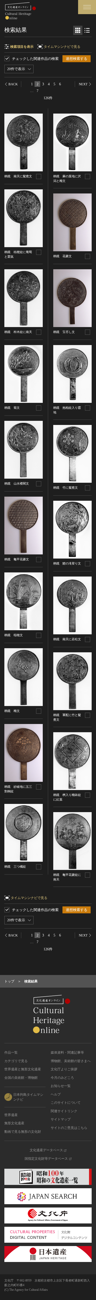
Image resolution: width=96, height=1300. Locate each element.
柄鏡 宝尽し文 (64, 332)
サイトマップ (61, 1119)
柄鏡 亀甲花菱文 (16, 559)
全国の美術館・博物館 (21, 1078)
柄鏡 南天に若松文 (67, 639)
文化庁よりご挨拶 (64, 1069)
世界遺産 (11, 1115)
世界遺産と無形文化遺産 (22, 1069)
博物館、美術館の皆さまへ (71, 1061)
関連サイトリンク (64, 1111)
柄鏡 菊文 (12, 408)
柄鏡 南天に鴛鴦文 (18, 176)
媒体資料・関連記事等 (67, 1052)
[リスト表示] (87, 30)
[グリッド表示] (77, 30)
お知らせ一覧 (61, 1086)
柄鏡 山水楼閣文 (16, 483)
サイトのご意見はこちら (69, 1128)
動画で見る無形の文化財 (22, 1132)
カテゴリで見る (16, 1061)
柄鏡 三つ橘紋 (15, 866)
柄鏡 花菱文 (62, 256)
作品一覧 (11, 1052)
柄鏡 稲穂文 (13, 635)
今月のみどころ (62, 1078)
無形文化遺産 (14, 1123)
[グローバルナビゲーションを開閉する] (87, 7)
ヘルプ (56, 1094)
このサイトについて (66, 1102)
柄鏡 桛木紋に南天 (18, 332)
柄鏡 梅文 (12, 711)
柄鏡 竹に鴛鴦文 (65, 487)
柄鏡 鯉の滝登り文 (67, 563)
